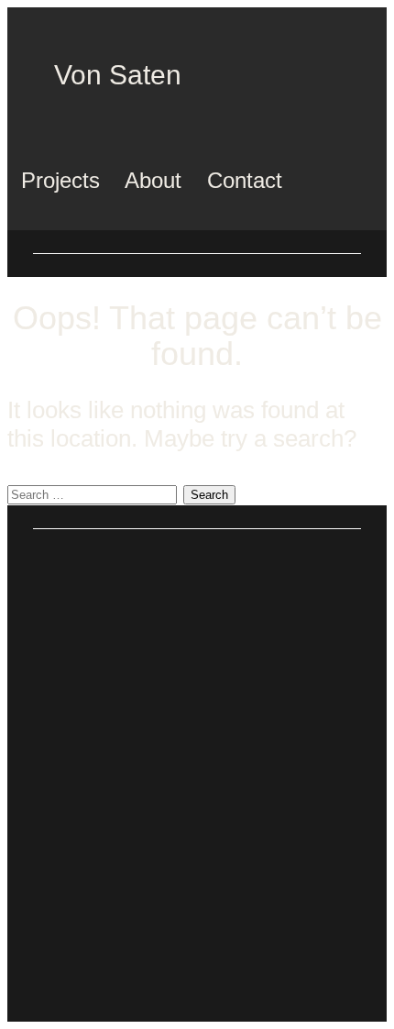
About (153, 180)
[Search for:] (95, 490)
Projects (60, 180)
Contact (244, 180)
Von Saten (117, 75)
